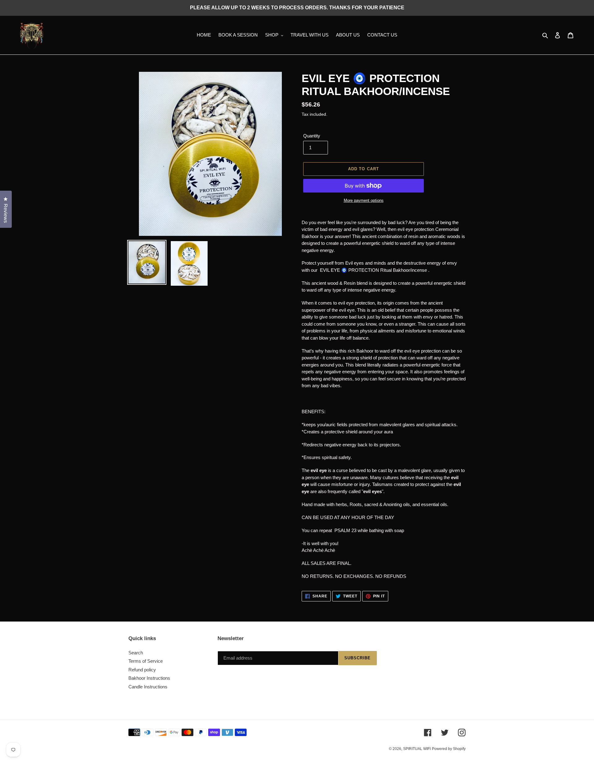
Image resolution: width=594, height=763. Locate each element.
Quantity (311, 135)
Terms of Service (145, 661)
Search (135, 652)
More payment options (364, 200)
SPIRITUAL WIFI (417, 749)
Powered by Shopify (449, 749)
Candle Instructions (147, 686)
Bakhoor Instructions (149, 678)
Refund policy (142, 669)
